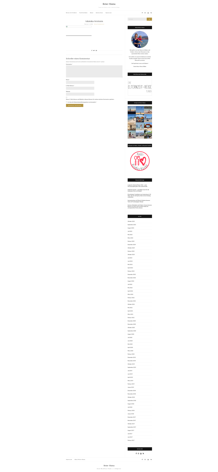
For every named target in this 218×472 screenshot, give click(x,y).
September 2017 (132, 427)
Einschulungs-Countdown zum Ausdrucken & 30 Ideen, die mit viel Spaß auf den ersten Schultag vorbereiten (139, 196)
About (91, 12)
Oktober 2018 (131, 397)
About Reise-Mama (80, 459)
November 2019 (132, 360)
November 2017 (132, 420)
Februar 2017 (131, 440)
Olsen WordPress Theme (104, 468)
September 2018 (132, 400)
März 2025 (130, 238)
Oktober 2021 (131, 304)
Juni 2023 (130, 261)
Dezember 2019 (132, 357)
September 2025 (132, 224)
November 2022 (132, 277)
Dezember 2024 (132, 244)
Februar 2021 (131, 317)
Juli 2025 (130, 231)
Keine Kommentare (99, 24)
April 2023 (130, 267)
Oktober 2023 (131, 254)
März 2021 (130, 314)
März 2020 (130, 350)
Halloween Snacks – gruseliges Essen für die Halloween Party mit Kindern (138, 190)
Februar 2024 (131, 251)
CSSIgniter (118, 468)
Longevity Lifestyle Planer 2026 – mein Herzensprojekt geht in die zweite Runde (137, 185)
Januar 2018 (131, 413)
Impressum (109, 12)
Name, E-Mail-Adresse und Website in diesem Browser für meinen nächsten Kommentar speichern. (90, 99)
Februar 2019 (131, 384)
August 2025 (131, 228)
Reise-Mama (109, 4)
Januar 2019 (131, 387)
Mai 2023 (130, 264)
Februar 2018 (131, 410)
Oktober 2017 (131, 423)
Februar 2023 (131, 271)
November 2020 (132, 324)
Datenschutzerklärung (79, 102)
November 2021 (132, 301)
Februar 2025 (131, 241)
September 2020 (132, 331)
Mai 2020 (130, 344)
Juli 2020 (130, 337)
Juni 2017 (130, 437)
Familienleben (83, 12)
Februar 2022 (131, 297)
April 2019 (130, 377)
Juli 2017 (130, 433)
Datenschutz (99, 12)
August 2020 (131, 334)
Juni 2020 (130, 340)
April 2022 (130, 291)
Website (68, 91)
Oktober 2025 (131, 221)
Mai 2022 (130, 287)
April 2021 (130, 311)
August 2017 (131, 430)
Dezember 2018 (132, 390)
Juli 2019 (130, 370)
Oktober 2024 (131, 248)
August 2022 (131, 281)
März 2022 (130, 294)
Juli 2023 (130, 258)
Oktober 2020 (131, 327)
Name (68, 79)
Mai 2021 (130, 307)
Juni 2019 (130, 374)
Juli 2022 (130, 284)
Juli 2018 (130, 407)
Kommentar (69, 64)
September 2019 (132, 367)
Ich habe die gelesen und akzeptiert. (82, 102)
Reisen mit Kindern (71, 12)
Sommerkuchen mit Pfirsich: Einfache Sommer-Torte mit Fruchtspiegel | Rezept (139, 201)
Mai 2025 (130, 234)
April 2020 (130, 347)
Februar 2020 (131, 354)
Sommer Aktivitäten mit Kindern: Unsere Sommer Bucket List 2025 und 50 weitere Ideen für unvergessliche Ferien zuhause (140, 206)
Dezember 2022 (132, 274)
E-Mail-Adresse (70, 85)
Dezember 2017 (132, 417)
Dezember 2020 (132, 321)
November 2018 (132, 394)
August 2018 (131, 404)
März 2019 (130, 380)
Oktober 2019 (131, 364)
